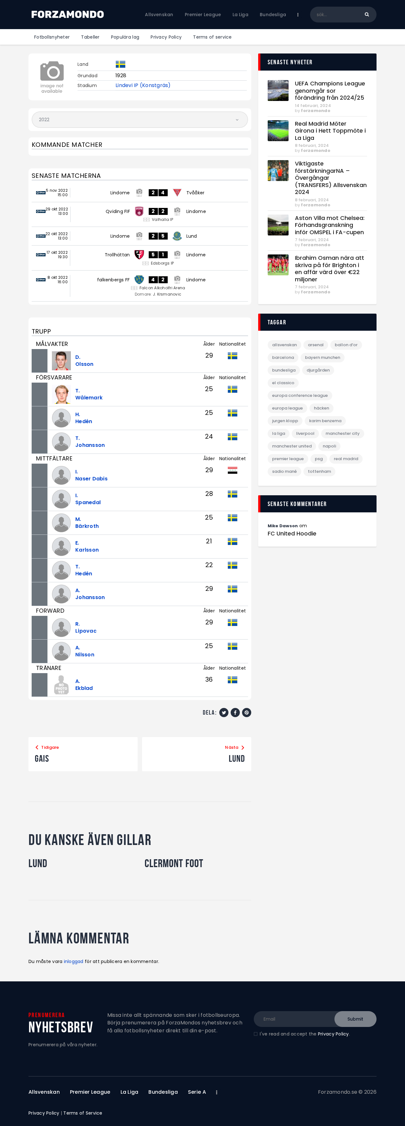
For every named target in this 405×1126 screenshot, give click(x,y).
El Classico (283, 383)
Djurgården (318, 370)
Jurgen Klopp (285, 421)
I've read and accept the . (305, 1034)
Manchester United (292, 446)
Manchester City (343, 433)
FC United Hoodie (292, 533)
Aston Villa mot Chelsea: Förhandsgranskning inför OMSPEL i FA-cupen (329, 225)
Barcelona (283, 357)
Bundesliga (284, 370)
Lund (37, 863)
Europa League (287, 408)
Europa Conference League (300, 395)
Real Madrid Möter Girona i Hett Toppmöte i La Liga (330, 131)
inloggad (74, 961)
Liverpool (305, 433)
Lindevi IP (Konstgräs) (143, 85)
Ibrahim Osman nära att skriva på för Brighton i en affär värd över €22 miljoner (329, 268)
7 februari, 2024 (312, 240)
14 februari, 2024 (313, 106)
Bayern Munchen (322, 357)
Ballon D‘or (346, 345)
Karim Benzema (325, 421)
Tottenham (319, 471)
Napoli (329, 446)
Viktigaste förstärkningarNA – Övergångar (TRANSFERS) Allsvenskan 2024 (331, 178)
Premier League (288, 459)
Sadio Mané (284, 471)
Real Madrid (346, 459)
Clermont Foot (174, 863)
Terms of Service (82, 1113)
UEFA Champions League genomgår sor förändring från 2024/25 (330, 91)
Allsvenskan (284, 345)
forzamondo (315, 111)
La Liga (278, 433)
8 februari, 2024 (312, 145)
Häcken (321, 408)
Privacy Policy (333, 1034)
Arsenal (316, 345)
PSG (319, 459)
